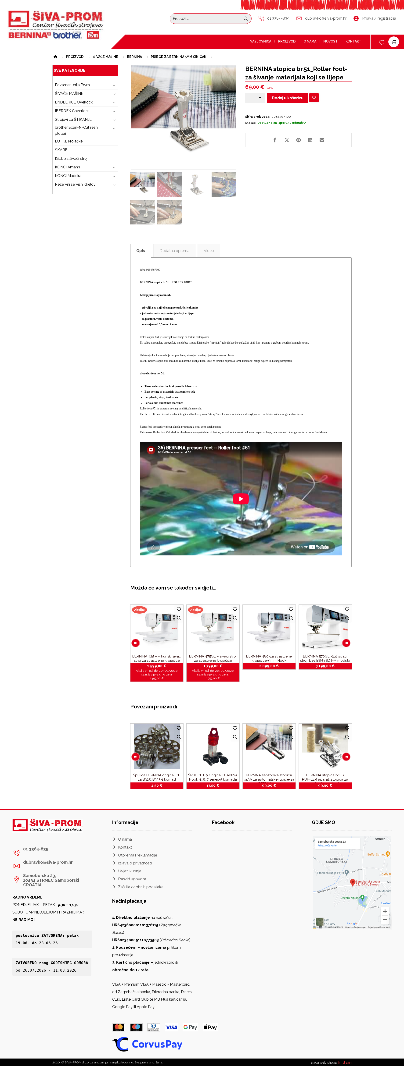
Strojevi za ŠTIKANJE (73, 119)
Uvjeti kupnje (129, 871)
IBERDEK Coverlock (72, 111)
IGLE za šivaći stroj (71, 158)
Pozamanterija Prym (72, 85)
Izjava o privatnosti (135, 863)
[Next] (346, 643)
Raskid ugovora (132, 879)
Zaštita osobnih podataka (140, 887)
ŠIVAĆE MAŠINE (69, 93)
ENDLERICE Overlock (74, 102)
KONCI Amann (67, 167)
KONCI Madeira (68, 176)
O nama (125, 839)
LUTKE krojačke (69, 141)
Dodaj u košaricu (287, 98)
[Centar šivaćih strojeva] (56, 25)
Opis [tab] (140, 251)
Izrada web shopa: (323, 1062)
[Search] (246, 19)
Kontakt (125, 847)
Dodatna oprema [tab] (174, 251)
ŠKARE (61, 150)
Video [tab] (209, 251)
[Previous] (135, 643)
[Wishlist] (381, 42)
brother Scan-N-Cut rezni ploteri (76, 130)
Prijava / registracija (379, 18)
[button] (275, 140)
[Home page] (55, 56)
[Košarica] (393, 41)
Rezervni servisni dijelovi (75, 184)
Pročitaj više (272, 665)
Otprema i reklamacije (137, 855)
